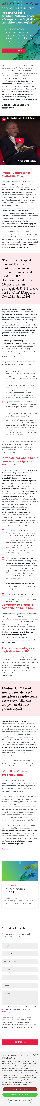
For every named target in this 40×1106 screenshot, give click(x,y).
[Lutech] (10, 3)
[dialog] (20, 1079)
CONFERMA (20, 1042)
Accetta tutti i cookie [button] (20, 1095)
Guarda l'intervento (10, 849)
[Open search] (31, 4)
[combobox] (34, 1055)
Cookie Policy (22, 1085)
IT (27, 4)
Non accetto (27, 1036)
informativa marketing (11, 937)
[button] (20, 1100)
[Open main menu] (36, 4)
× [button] (37, 1054)
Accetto (8, 1036)
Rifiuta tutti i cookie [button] (20, 1089)
